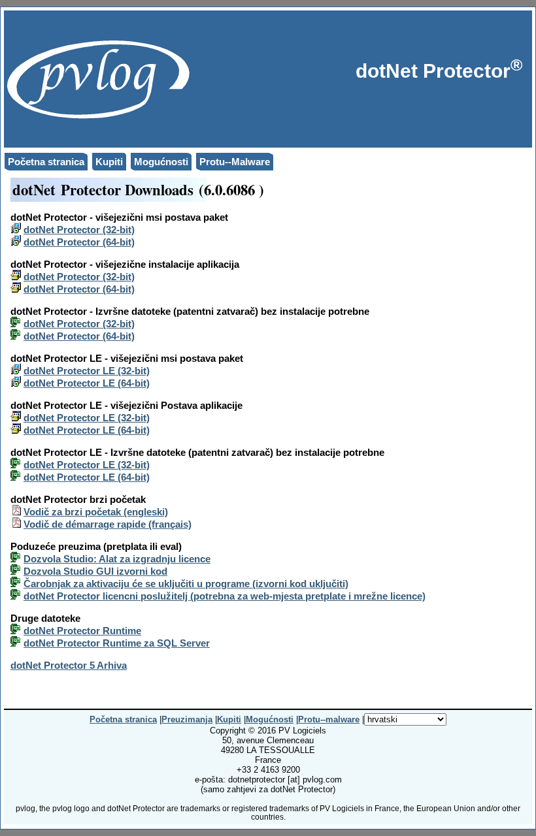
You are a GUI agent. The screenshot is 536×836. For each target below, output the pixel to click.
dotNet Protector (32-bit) (79, 229)
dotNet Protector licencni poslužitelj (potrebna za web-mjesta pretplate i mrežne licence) (225, 596)
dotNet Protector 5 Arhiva (68, 665)
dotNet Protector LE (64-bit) (87, 383)
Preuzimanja (186, 719)
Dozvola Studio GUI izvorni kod (95, 571)
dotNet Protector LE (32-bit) (87, 370)
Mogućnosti (161, 161)
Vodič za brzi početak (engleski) (96, 511)
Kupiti (109, 161)
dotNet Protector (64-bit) (79, 242)
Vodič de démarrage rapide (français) (108, 524)
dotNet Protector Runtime (82, 630)
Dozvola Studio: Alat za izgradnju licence (117, 558)
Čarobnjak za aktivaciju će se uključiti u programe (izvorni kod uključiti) (186, 583)
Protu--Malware (234, 161)
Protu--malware (329, 719)
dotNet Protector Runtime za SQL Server (117, 643)
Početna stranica (46, 161)
